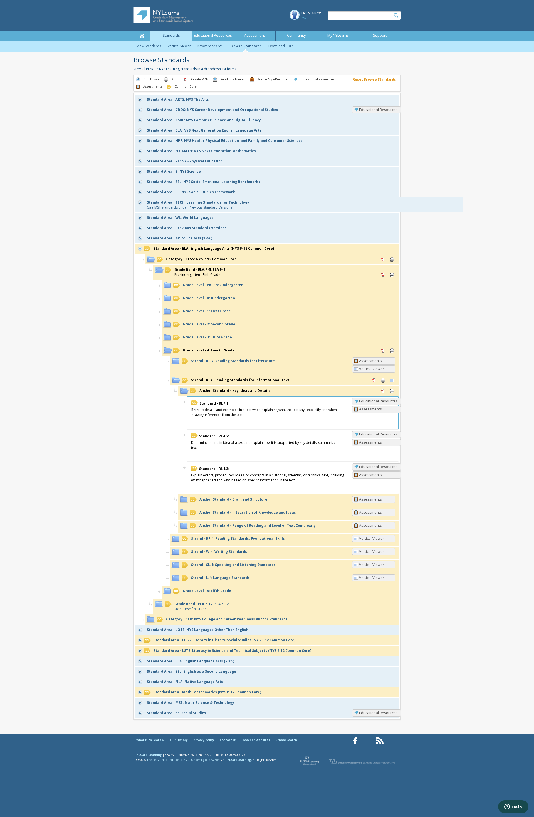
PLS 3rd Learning (149, 755)
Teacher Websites (256, 740)
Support (380, 35)
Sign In (306, 17)
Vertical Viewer (179, 46)
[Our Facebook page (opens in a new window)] (355, 741)
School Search (286, 740)
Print (392, 259)
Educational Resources (213, 35)
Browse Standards (245, 46)
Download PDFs (280, 46)
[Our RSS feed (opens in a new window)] (380, 741)
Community (296, 35)
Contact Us (228, 740)
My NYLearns (338, 35)
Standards (171, 35)
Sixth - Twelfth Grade (201, 606)
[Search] (396, 15)
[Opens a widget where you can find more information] (513, 807)
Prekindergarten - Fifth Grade (199, 272)
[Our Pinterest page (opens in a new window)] (367, 741)
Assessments (370, 360)
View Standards (149, 46)
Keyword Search (210, 46)
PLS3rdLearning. (239, 760)
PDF (383, 259)
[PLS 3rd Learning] (310, 761)
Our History (179, 740)
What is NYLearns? (150, 740)
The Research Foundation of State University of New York (184, 760)
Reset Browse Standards (374, 79)
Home (142, 36)
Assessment (254, 35)
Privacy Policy (203, 740)
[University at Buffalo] (362, 761)
